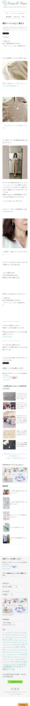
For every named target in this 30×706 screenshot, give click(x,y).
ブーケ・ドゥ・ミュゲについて (17, 13)
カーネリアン (22, 640)
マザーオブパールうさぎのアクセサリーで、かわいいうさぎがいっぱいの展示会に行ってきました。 (21, 419)
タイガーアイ (5, 647)
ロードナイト (14, 664)
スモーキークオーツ (20, 645)
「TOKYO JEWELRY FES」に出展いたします (18, 503)
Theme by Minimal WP (17, 694)
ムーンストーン (15, 657)
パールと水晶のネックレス (17, 527)
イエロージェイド (19, 637)
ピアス (6, 650)
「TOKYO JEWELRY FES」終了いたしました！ (18, 492)
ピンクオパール (11, 650)
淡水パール (8, 669)
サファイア (6, 644)
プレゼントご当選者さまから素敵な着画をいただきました (21, 444)
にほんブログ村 (6, 336)
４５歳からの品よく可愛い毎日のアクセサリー (13, 691)
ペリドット (11, 654)
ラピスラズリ (24, 657)
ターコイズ (12, 647)
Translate (13, 624)
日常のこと (22, 27)
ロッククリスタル (19, 662)
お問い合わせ (17, 16)
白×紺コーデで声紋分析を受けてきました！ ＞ (17, 458)
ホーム (7, 13)
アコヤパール (9, 635)
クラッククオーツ (13, 642)
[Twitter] (12, 688)
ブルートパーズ (21, 652)
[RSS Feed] (18, 688)
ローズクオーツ (6, 664)
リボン (5, 662)
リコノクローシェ (9, 185)
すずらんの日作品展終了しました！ (18, 539)
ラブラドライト (6, 659)
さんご (3, 632)
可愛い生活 (21, 664)
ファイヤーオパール (13, 652)
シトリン (12, 644)
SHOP (23, 16)
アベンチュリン (19, 635)
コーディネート (16, 27)
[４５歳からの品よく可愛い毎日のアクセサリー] (15, 1)
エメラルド (15, 640)
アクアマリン (17, 633)
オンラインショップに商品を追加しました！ (18, 516)
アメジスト (9, 637)
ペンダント (17, 654)
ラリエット (13, 659)
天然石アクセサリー (15, 666)
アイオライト (10, 633)
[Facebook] (15, 688)
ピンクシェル (18, 650)
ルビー (9, 662)
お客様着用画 (9, 16)
